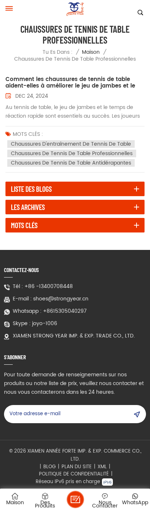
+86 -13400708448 (48, 287)
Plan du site (77, 467)
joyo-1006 (44, 324)
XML (102, 467)
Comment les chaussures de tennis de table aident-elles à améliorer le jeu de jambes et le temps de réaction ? (70, 82)
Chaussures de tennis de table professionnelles (72, 153)
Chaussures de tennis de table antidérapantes (71, 163)
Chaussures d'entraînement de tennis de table (71, 144)
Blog (49, 467)
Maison (91, 52)
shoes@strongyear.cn (60, 299)
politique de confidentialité (74, 474)
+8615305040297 (65, 311)
